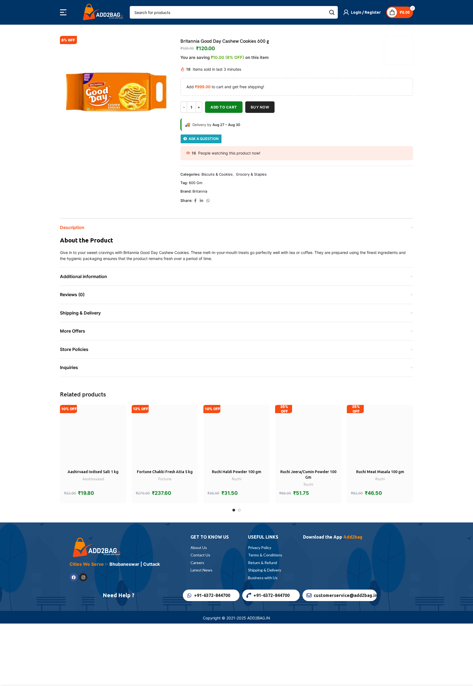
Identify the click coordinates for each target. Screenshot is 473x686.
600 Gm (195, 183)
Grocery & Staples (251, 174)
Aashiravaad (93, 479)
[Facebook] (74, 577)
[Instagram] (83, 577)
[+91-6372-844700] (189, 595)
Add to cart (223, 107)
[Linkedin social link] (201, 200)
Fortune (165, 479)
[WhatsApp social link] (208, 200)
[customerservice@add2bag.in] (309, 595)
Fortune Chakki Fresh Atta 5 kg (165, 472)
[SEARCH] (331, 12)
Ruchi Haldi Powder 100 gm (236, 472)
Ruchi (236, 479)
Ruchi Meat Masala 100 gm (380, 472)
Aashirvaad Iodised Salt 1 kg (93, 472)
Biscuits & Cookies (217, 174)
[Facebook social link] (195, 200)
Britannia (199, 191)
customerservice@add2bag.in (345, 595)
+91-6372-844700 (212, 595)
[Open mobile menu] (63, 12)
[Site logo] (102, 12)
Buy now (260, 107)
